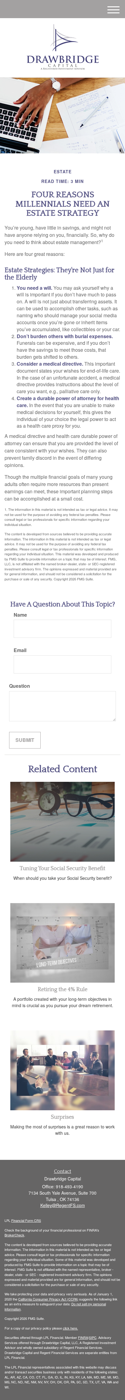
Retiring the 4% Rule (62, 990)
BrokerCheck (14, 1234)
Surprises (62, 1117)
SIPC (92, 1337)
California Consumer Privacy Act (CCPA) (48, 1299)
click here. (70, 1328)
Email (20, 650)
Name (20, 615)
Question (19, 686)
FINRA (83, 1337)
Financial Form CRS (26, 1220)
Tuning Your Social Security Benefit (62, 869)
